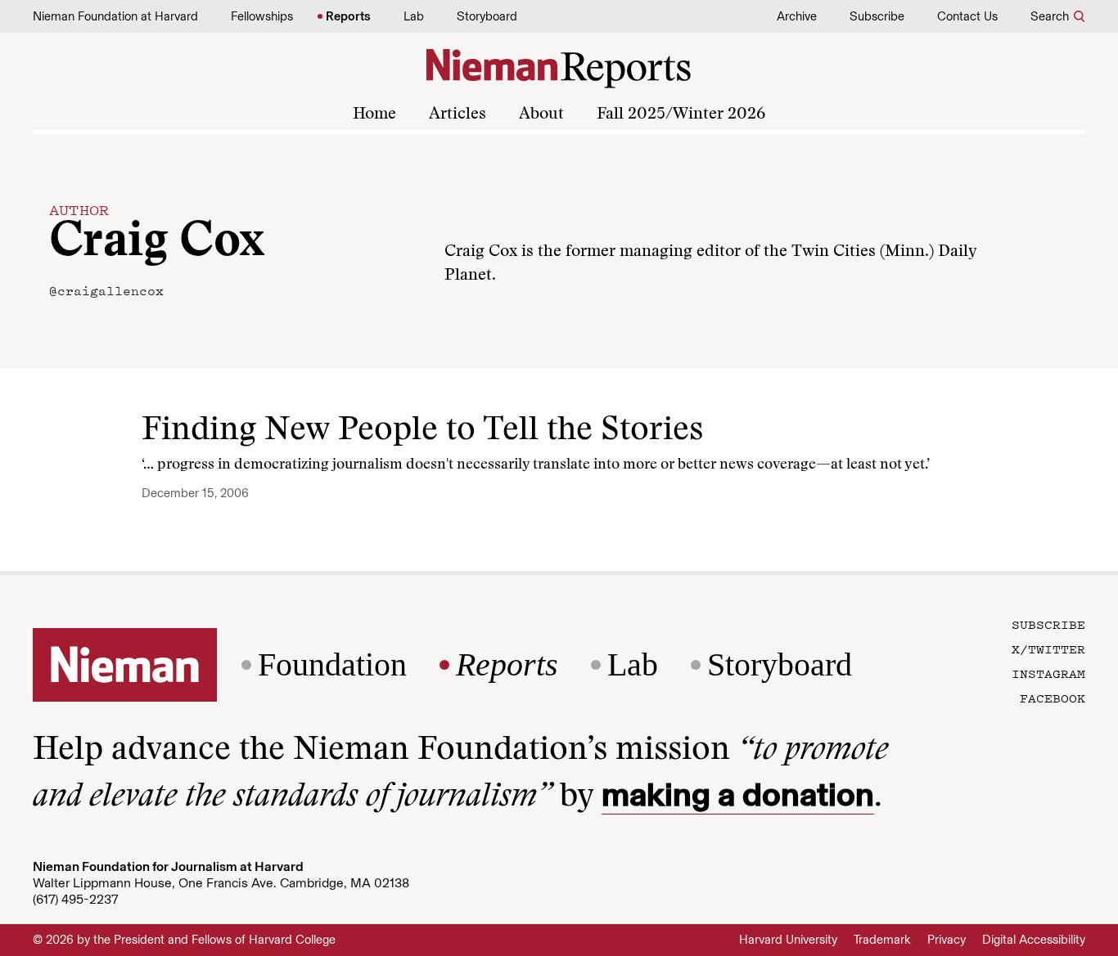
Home (374, 114)
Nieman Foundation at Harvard (115, 16)
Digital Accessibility (1033, 939)
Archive (797, 16)
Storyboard (487, 16)
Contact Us (967, 16)
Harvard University (788, 939)
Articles (457, 114)
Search (1049, 16)
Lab (413, 16)
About (541, 114)
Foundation (332, 665)
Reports (348, 16)
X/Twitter (1048, 649)
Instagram (1048, 673)
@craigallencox (106, 290)
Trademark (882, 939)
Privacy (946, 939)
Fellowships (262, 16)
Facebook (1052, 698)
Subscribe (877, 16)
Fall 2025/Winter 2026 (681, 114)
